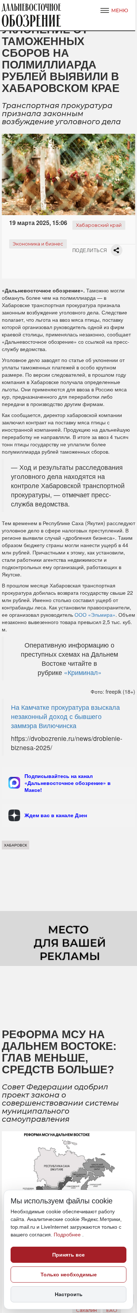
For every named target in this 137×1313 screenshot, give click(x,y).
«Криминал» (82, 672)
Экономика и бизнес (38, 244)
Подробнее (68, 1235)
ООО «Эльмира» (95, 614)
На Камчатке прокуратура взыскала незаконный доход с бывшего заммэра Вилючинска (65, 716)
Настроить (69, 1294)
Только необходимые (69, 1274)
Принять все (68, 1255)
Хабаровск (15, 845)
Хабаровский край (99, 225)
